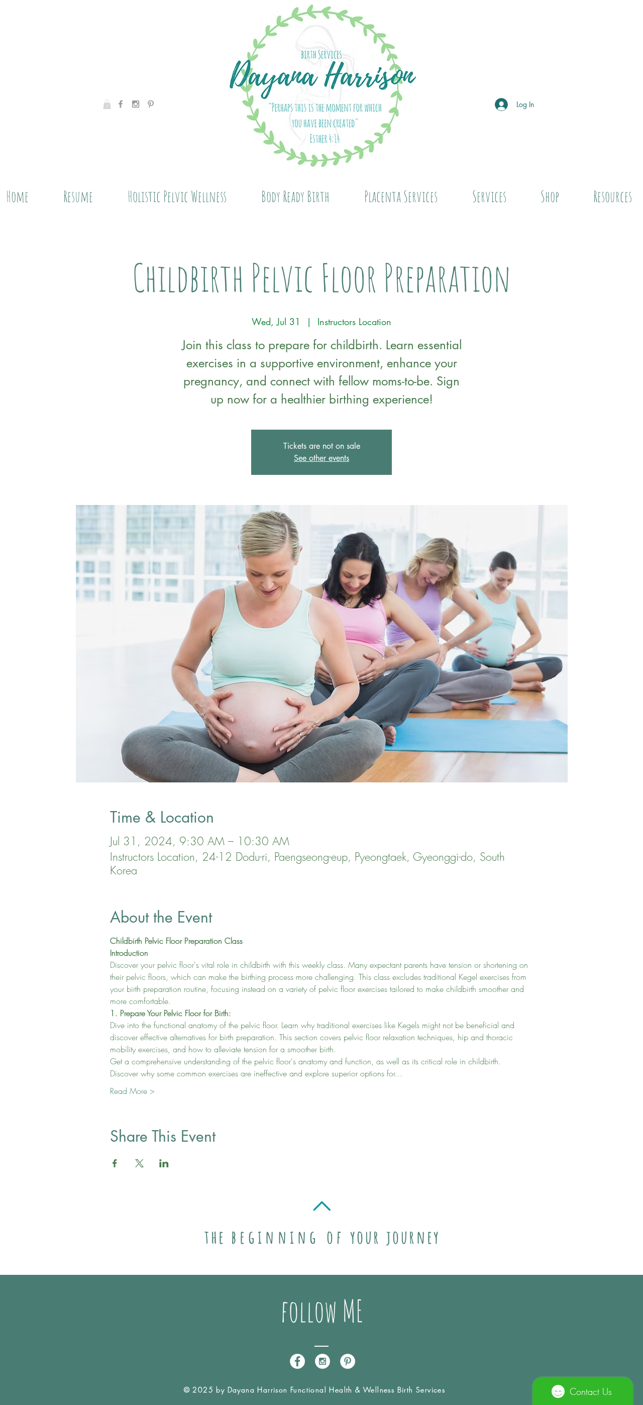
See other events (321, 458)
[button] (107, 104)
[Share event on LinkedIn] (164, 1163)
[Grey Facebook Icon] (121, 104)
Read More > (132, 1090)
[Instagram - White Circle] (322, 1361)
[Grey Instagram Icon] (136, 104)
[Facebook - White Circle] (297, 1361)
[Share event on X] (139, 1163)
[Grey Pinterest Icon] (151, 104)
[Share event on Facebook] (115, 1163)
